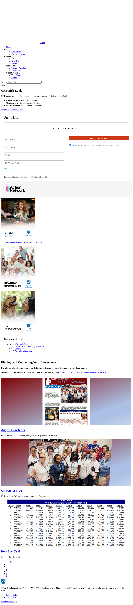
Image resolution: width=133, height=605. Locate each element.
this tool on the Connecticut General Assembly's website (83, 372)
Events (14, 77)
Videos (14, 63)
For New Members (19, 54)
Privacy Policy (12, 595)
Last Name (9, 146)
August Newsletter (13, 430)
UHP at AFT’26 (11, 490)
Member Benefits (18, 68)
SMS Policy (11, 597)
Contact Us (16, 52)
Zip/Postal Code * (12, 162)
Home (8, 47)
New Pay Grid (10, 551)
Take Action (16, 75)
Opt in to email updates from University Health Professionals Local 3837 (97, 146)
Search (4, 82)
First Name (10, 138)
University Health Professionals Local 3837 (32, 177)
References (16, 70)
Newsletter (15, 61)
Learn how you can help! (11, 110)
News (13, 59)
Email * (8, 154)
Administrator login (9, 602)
